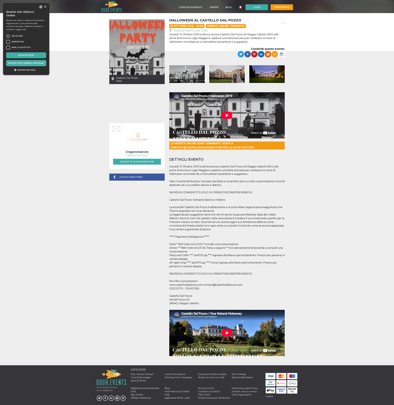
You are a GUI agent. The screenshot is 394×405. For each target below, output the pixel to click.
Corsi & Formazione (175, 374)
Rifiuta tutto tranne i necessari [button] (26, 63)
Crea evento (282, 7)
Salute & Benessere (242, 377)
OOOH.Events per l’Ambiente (214, 398)
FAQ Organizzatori (242, 394)
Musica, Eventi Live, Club (190, 30)
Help (167, 394)
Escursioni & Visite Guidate (212, 374)
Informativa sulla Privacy (245, 388)
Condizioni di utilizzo (209, 391)
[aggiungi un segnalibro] (283, 21)
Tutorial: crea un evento (244, 391)
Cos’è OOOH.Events (190, 7)
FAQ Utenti (204, 394)
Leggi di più (21, 29)
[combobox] (40, 6)
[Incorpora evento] (274, 54)
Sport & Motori (139, 380)
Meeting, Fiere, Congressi (178, 377)
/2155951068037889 (131, 177)
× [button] (45, 7)
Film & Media (239, 374)
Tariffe (213, 7)
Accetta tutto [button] (26, 55)
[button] (26, 70)
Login (256, 7)
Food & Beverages (141, 377)
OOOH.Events (110, 387)
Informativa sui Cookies (177, 391)
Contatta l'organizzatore (137, 161)
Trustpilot (269, 396)
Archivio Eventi (206, 388)
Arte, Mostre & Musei (142, 374)
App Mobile (137, 394)
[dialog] (26, 39)
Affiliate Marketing (141, 398)
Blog (228, 7)
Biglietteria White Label (177, 398)
